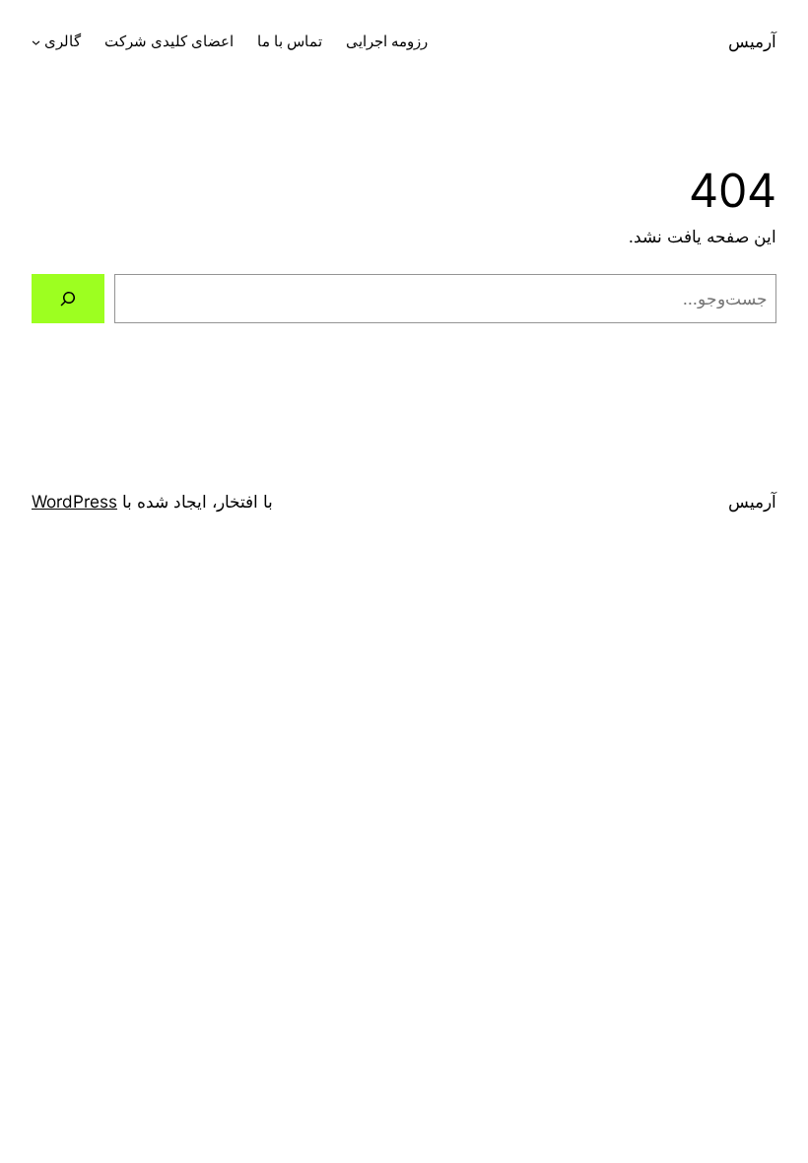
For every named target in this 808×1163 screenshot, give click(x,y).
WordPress (74, 501)
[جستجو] (68, 299)
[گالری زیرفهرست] (36, 41)
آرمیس (752, 41)
